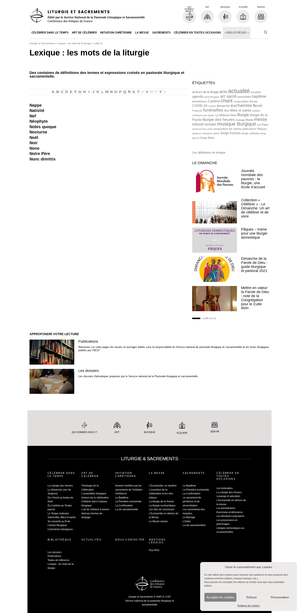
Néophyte (38, 121)
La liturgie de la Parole (161, 501)
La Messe (142, 32)
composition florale (245, 101)
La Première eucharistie (128, 501)
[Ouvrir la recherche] (265, 32)
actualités (256, 92)
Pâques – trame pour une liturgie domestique (254, 233)
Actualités (91, 539)
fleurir (257, 105)
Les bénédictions (225, 508)
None (34, 148)
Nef (32, 116)
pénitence (197, 133)
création (212, 106)
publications (249, 128)
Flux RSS (154, 550)
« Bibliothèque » (236, 32)
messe (260, 119)
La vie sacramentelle (126, 509)
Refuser (251, 597)
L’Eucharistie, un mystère (163, 485)
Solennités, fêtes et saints (62, 517)
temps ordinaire (250, 133)
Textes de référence (58, 560)
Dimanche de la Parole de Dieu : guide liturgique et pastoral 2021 (254, 265)
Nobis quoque (42, 127)
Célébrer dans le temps (50, 32)
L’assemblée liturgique (93, 493)
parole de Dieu (199, 129)
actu (223, 91)
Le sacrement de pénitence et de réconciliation (192, 501)
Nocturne (38, 132)
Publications (88, 341)
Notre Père (39, 153)
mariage (240, 119)
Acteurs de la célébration (95, 497)
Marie (249, 119)
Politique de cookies (248, 605)
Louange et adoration (228, 496)
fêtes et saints (240, 110)
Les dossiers (88, 371)
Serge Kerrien (230, 133)
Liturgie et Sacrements (41, 43)
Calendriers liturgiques (60, 529)
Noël (33, 137)
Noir (33, 143)
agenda (197, 96)
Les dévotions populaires (230, 516)
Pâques (262, 128)
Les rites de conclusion (161, 509)
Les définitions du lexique (208, 152)
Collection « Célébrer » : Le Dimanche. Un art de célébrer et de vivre (255, 208)
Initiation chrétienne (116, 32)
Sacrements (161, 32)
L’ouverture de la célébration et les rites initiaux (161, 493)
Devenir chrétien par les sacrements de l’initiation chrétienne (129, 489)
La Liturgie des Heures (60, 485)
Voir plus (209, 318)
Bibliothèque (59, 539)
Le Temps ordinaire (58, 513)
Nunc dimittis (42, 159)
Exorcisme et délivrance (229, 512)
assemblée (244, 96)
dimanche (223, 105)
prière (210, 129)
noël (259, 124)
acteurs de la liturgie (205, 92)
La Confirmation (124, 505)
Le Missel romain (158, 521)
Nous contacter (130, 539)
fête (226, 110)
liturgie (243, 115)
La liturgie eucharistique (162, 505)
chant (226, 100)
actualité (239, 91)
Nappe (35, 105)
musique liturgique (236, 124)
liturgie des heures (219, 119)
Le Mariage (189, 517)
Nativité (36, 110)
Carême (214, 101)
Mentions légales (157, 541)
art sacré (228, 96)
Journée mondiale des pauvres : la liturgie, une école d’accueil (253, 179)
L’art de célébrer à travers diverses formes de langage (95, 513)
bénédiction (199, 101)
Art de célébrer (84, 32)
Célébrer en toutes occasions (197, 32)
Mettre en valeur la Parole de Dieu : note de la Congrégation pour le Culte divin (255, 298)
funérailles (213, 110)
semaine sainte (211, 133)
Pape (265, 124)
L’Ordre (187, 521)
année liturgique (211, 97)
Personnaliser (280, 597)
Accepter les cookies (220, 597)
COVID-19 (199, 105)
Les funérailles (224, 488)
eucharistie (241, 105)
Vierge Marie (207, 137)
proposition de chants (227, 128)
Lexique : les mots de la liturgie (74, 43)
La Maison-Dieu (225, 115)
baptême (259, 96)
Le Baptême (122, 497)
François (197, 110)
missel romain (204, 124)
